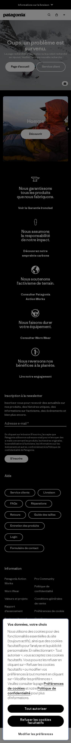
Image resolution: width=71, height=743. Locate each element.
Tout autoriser (35, 709)
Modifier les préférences (35, 734)
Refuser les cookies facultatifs (35, 721)
